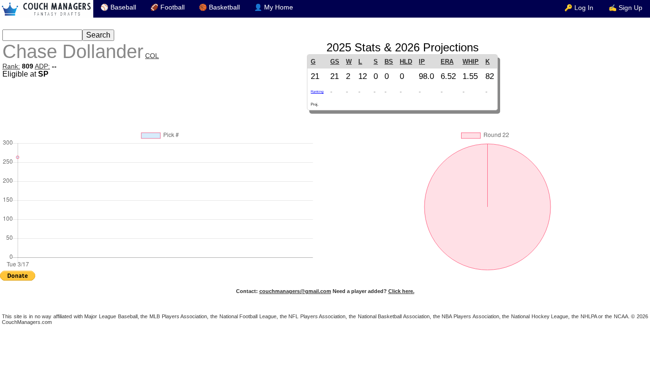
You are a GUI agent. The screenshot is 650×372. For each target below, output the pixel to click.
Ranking (317, 91)
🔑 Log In (578, 7)
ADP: (42, 66)
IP (422, 61)
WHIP (471, 61)
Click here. (401, 291)
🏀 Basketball (219, 7)
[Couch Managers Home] (46, 9)
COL (152, 55)
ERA (447, 61)
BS (388, 61)
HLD (406, 61)
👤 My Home (273, 7)
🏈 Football (167, 7)
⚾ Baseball (118, 7)
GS (334, 61)
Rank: (11, 66)
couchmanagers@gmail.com (295, 291)
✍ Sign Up (625, 7)
